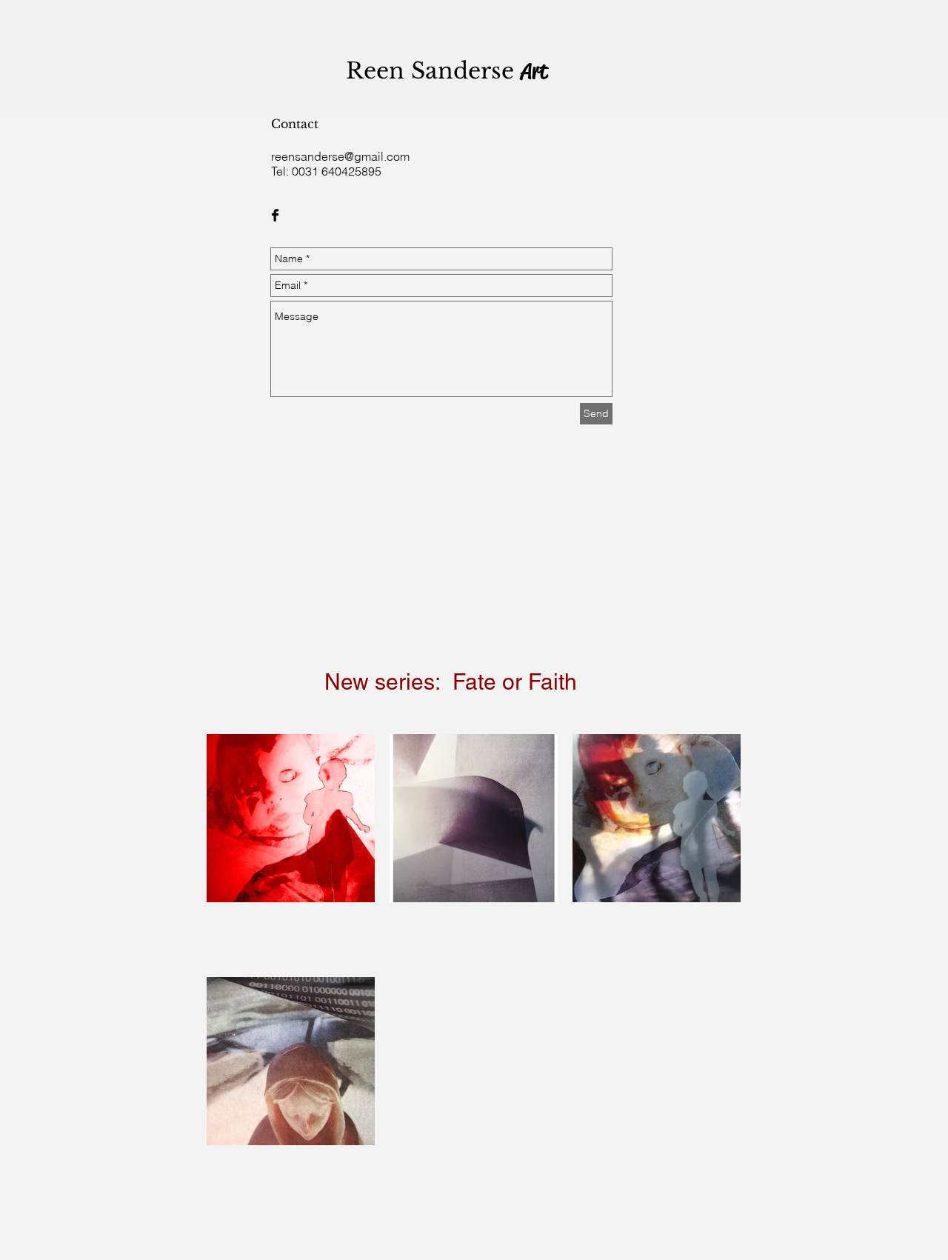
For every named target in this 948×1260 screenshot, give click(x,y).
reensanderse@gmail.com (340, 156)
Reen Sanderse (433, 70)
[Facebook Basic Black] (275, 215)
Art (534, 71)
